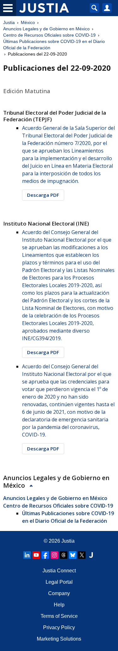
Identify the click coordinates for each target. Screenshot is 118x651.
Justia (9, 22)
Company (59, 593)
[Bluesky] (72, 555)
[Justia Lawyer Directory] (91, 555)
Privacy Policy (59, 627)
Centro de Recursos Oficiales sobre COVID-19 (49, 35)
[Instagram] (54, 555)
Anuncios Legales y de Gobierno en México (46, 28)
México (28, 22)
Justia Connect (59, 570)
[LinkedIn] (27, 555)
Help (59, 604)
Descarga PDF (43, 195)
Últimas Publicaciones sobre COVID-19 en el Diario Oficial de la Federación (54, 44)
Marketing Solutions (59, 639)
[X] (82, 555)
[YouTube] (36, 555)
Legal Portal (59, 582)
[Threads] (63, 555)
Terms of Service (59, 616)
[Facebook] (45, 555)
